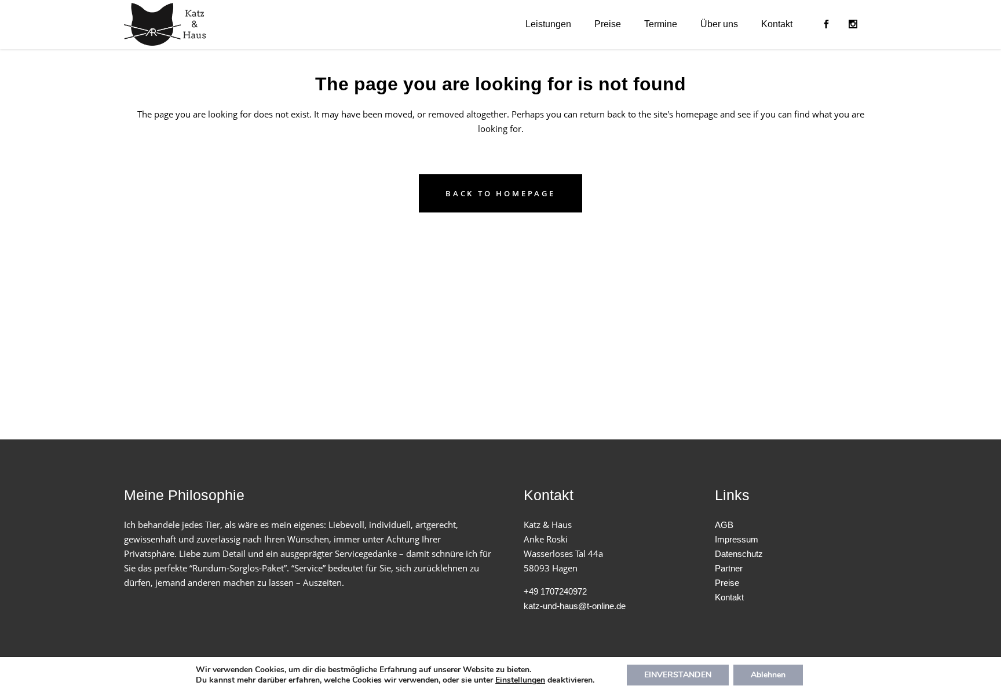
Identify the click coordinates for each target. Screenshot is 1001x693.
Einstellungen (520, 680)
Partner (729, 568)
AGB (724, 525)
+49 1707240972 (555, 591)
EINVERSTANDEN (677, 674)
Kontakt (729, 597)
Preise (727, 583)
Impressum (736, 539)
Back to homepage (500, 193)
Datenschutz (739, 554)
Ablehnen (768, 674)
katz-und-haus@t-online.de (575, 606)
